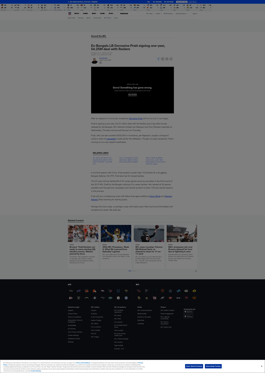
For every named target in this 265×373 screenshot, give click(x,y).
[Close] (261, 366)
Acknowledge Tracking (213, 366)
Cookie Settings (36, 371)
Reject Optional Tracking (194, 366)
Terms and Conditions (83, 363)
